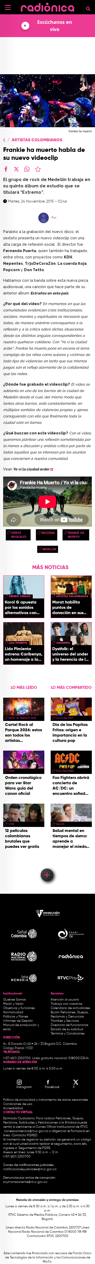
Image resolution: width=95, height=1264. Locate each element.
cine (11, 771)
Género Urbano (20, 596)
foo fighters (65, 771)
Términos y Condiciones (68, 1033)
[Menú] (8, 7)
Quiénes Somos (14, 999)
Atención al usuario (65, 999)
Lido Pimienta (18, 643)
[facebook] (5, 169)
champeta (63, 643)
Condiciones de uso (17, 1104)
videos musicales (18, 535)
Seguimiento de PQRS (34, 1148)
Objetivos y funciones (19, 1008)
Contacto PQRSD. (25, 1135)
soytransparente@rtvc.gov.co (25, 1182)
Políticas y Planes (15, 1016)
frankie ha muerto (76, 535)
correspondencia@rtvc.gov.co (26, 1131)
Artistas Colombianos (37, 140)
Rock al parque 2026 (22, 718)
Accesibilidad (13, 1108)
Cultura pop (64, 718)
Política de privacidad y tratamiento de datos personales (45, 1100)
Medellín (49, 549)
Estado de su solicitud (67, 1029)
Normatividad (13, 1012)
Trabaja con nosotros (66, 1004)
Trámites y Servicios (65, 1021)
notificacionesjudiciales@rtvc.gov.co (29, 1169)
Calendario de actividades (70, 1008)
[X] (16, 169)
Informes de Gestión (18, 1021)
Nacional (48, 533)
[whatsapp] (27, 169)
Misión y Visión (13, 1004)
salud (60, 824)
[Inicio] (47, 6)
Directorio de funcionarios (69, 1025)
